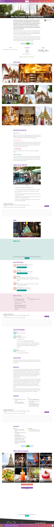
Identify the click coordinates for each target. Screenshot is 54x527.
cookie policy (32, 524)
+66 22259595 (31, 56)
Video (24, 3)
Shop (44, 1)
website (22, 56)
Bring (38, 3)
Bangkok (23, 13)
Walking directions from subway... (22, 273)
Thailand (20, 13)
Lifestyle (31, 1)
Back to (27, 484)
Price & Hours (4, 3)
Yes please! (27, 515)
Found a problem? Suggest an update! (27, 487)
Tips (19, 3)
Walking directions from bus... (21, 290)
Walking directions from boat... (22, 267)
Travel (27, 1)
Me (52, 1)
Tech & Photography (45, 3)
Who (16, 3)
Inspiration (39, 1)
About (47, 1)
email (26, 56)
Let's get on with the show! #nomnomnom (11, 525)
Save (28, 43)
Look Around (11, 3)
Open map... (27, 258)
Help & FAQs (22, 521)
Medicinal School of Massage (32, 142)
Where (27, 3)
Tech (35, 1)
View (30, 43)
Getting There (33, 3)
